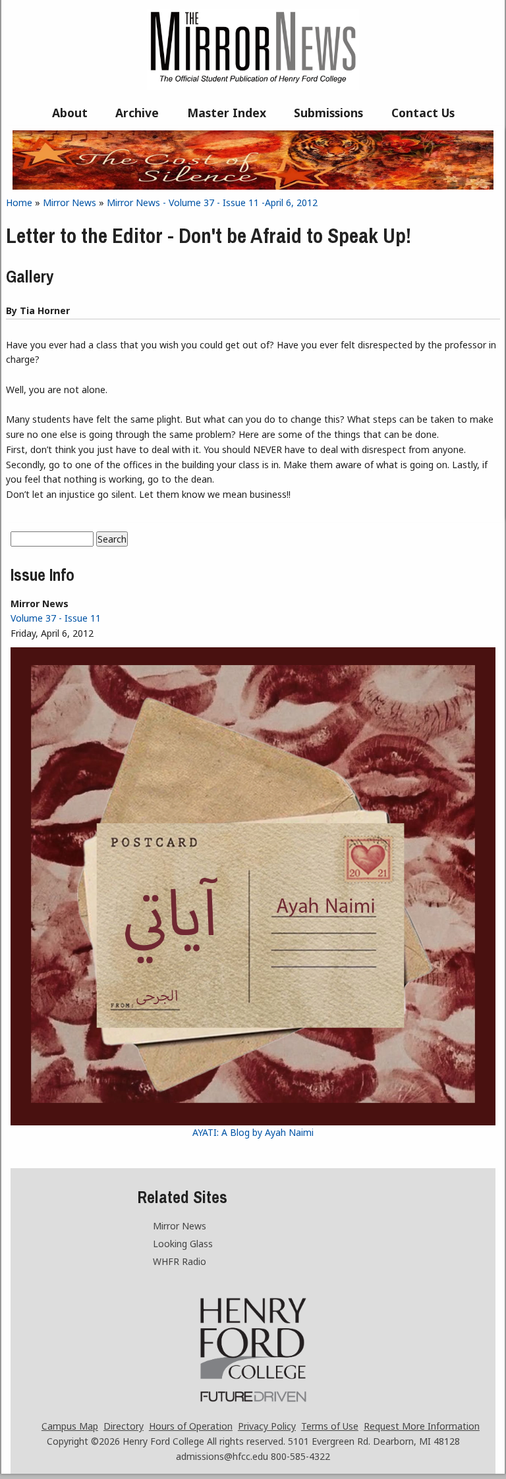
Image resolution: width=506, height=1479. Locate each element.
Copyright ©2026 (83, 1441)
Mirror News (69, 202)
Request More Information (422, 1426)
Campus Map (70, 1426)
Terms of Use (329, 1426)
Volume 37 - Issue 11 (56, 618)
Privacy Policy (267, 1426)
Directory (123, 1426)
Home (19, 202)
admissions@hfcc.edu (222, 1456)
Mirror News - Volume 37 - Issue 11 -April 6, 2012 (212, 202)
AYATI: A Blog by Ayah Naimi (253, 1132)
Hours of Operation (191, 1426)
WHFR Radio (179, 1261)
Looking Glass (183, 1243)
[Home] (253, 86)
